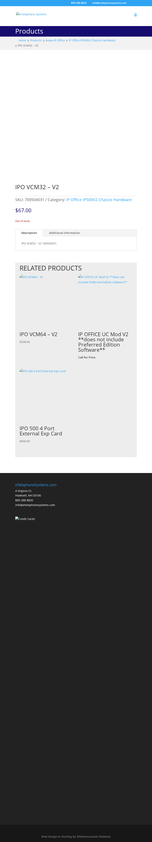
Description (29, 233)
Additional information (64, 233)
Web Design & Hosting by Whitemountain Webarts (76, 836)
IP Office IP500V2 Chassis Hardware (99, 199)
